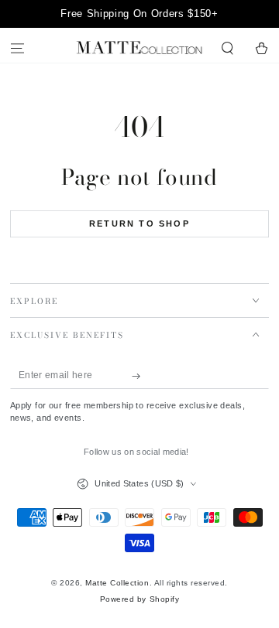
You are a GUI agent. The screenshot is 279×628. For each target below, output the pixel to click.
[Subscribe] (140, 375)
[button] (228, 49)
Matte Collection (117, 583)
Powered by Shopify (139, 599)
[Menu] (17, 49)
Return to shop (139, 223)
